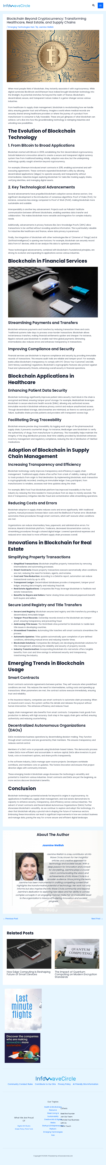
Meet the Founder (68, 1114)
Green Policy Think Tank (24, 1129)
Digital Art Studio (24, 1126)
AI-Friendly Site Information (85, 1084)
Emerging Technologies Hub (21, 27)
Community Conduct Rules (20, 1084)
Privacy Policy (64, 1084)
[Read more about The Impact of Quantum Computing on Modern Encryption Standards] (77, 953)
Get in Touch (66, 1126)
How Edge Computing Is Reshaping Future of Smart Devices (28, 973)
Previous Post (10, 918)
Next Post (97, 918)
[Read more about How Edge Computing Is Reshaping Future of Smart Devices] (29, 953)
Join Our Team (66, 1117)
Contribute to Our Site (45, 1084)
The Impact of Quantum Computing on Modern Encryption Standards (76, 974)
